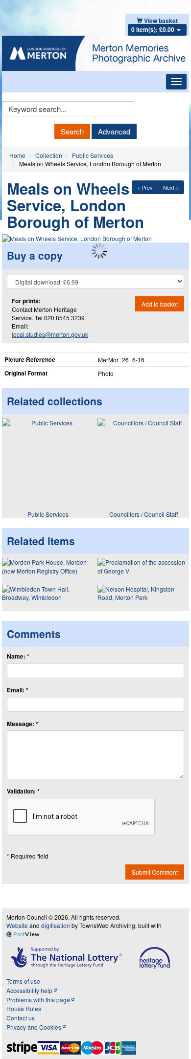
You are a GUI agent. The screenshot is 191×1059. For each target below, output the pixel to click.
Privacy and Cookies (34, 1027)
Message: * (22, 724)
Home (17, 155)
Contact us (20, 1018)
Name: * (18, 656)
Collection (48, 155)
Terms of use (23, 981)
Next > (171, 187)
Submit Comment (155, 872)
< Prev (145, 187)
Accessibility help (30, 990)
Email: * (17, 690)
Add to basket (160, 304)
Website (17, 925)
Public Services (92, 155)
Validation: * (23, 791)
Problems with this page (39, 999)
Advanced (114, 131)
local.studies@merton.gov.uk (50, 334)
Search (72, 131)
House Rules (23, 1008)
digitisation (55, 925)
